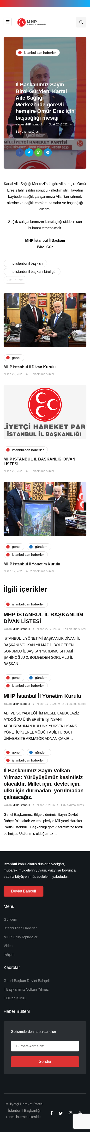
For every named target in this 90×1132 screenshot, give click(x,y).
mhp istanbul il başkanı (25, 263)
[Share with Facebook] (20, 152)
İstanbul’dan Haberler (20, 928)
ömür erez (15, 280)
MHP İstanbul (33, 124)
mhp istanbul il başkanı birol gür (32, 271)
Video (8, 946)
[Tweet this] (29, 152)
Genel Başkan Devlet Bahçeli (26, 981)
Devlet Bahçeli (23, 891)
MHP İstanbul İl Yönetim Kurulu (32, 564)
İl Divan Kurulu (15, 998)
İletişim (9, 954)
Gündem (10, 919)
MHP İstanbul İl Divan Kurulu (30, 367)
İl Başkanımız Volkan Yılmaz (26, 989)
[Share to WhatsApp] (38, 152)
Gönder (45, 1061)
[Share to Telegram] (48, 152)
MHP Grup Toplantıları (21, 937)
